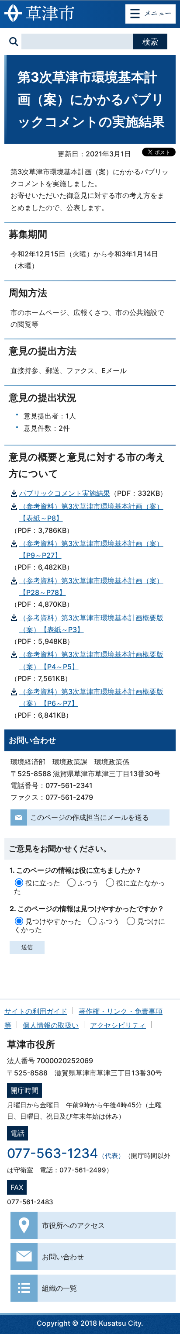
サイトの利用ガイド (35, 1011)
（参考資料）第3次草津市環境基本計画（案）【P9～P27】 (91, 549)
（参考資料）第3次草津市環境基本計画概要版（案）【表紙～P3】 (91, 623)
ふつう (88, 882)
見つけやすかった (53, 921)
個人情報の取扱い (51, 1025)
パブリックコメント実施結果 (64, 493)
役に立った (42, 882)
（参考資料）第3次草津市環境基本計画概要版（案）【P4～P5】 (91, 660)
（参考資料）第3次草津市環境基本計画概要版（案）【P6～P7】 (91, 697)
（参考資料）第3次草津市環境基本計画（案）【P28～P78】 (91, 586)
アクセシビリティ (118, 1025)
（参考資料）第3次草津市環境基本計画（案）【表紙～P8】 (91, 512)
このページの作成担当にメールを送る (89, 817)
